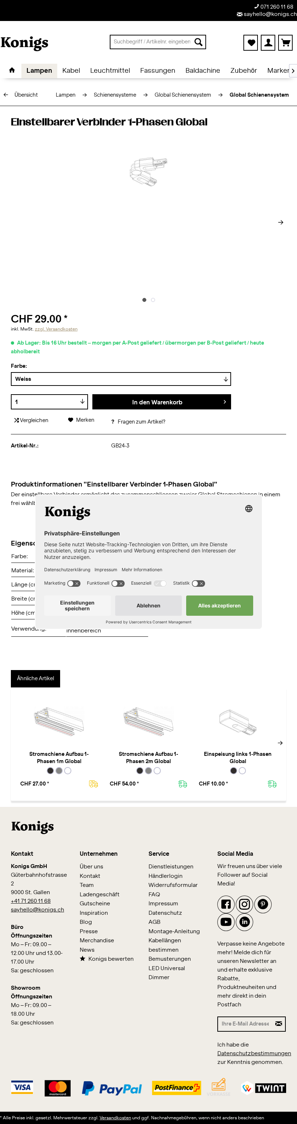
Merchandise (97, 940)
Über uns (91, 867)
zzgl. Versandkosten (56, 329)
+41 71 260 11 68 (31, 901)
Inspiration (94, 913)
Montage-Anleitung (174, 931)
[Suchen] (198, 42)
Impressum (163, 903)
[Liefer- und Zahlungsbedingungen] (148, 1086)
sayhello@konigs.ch (270, 14)
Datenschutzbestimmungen (254, 1053)
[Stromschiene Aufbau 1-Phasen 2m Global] (149, 721)
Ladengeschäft (100, 894)
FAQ (154, 894)
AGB (154, 922)
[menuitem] (158, 42)
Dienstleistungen (170, 867)
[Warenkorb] (285, 43)
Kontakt (90, 876)
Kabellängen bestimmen (164, 945)
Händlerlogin (165, 876)
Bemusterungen (169, 959)
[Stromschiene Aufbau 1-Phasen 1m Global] (59, 721)
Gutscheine (95, 903)
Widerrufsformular (173, 885)
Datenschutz (165, 913)
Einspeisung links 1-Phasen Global (238, 758)
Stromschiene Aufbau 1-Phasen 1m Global (59, 758)
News (87, 950)
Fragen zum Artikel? (141, 422)
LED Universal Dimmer (166, 973)
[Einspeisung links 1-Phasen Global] (238, 721)
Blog (86, 922)
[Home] (12, 71)
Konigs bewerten (111, 959)
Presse (89, 931)
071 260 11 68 (276, 7)
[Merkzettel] (250, 43)
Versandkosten (115, 1118)
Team (87, 885)
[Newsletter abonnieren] (279, 1024)
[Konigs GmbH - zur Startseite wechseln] (24, 44)
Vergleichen (33, 420)
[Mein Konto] (268, 43)
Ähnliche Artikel (35, 678)
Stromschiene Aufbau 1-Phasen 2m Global (148, 758)
